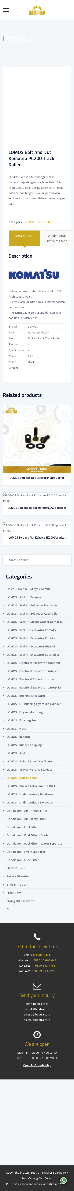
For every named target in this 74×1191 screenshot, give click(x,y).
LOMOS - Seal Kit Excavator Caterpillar (33, 654)
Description (25, 235)
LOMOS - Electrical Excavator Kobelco (33, 671)
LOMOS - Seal (16, 753)
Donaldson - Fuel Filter (22, 827)
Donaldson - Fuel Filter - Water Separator (35, 843)
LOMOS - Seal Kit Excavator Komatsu (32, 630)
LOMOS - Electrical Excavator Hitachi (32, 679)
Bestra (34, 1172)
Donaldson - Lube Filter (23, 860)
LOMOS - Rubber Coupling (24, 745)
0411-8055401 (40, 955)
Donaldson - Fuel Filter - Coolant (29, 835)
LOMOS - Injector (18, 737)
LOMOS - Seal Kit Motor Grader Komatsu (35, 622)
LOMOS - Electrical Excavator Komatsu (33, 663)
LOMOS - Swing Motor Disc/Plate (29, 761)
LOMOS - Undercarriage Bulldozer (30, 794)
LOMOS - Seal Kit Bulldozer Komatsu (32, 605)
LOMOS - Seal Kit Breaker (24, 597)
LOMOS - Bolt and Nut (38, 222)
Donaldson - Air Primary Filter (27, 810)
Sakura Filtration (18, 876)
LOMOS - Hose (17, 728)
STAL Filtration (17, 884)
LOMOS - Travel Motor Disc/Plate (30, 769)
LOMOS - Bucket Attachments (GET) (31, 786)
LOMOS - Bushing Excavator (26, 695)
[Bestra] (37, 10)
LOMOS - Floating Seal (22, 720)
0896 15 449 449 (44, 960)
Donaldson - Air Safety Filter (26, 819)
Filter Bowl (14, 893)
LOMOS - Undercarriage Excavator (30, 802)
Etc (9, 909)
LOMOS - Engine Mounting (25, 712)
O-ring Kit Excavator (21, 901)
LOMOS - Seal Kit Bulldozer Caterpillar (33, 613)
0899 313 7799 (45, 971)
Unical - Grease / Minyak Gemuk (28, 589)
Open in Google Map (37, 1065)
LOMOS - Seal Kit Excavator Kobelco (31, 638)
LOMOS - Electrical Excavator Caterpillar (34, 687)
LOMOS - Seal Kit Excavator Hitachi (31, 646)
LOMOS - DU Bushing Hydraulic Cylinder (34, 704)
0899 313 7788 (45, 965)
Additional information (57, 238)
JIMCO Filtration (17, 868)
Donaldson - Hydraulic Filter (26, 852)
